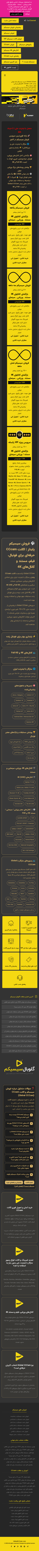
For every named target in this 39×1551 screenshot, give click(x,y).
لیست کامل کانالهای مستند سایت (19, 1516)
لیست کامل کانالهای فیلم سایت (19, 1513)
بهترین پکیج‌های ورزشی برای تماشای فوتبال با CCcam (21, 1046)
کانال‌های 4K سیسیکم (11, 50)
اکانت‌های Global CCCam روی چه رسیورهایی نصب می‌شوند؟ (19, 1124)
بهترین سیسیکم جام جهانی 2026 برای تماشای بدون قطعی (20, 1002)
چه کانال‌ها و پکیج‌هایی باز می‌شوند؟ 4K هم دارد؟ (19, 1141)
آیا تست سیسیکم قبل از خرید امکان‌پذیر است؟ (21, 1150)
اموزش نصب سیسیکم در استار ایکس (19, 1425)
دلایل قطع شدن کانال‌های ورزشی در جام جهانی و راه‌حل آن (20, 1031)
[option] (11, 116)
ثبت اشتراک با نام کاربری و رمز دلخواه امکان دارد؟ (21, 1167)
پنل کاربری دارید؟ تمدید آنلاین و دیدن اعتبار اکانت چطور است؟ (20, 1158)
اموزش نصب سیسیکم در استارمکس (19, 1419)
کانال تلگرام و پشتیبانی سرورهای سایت (19, 1526)
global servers (31, 1543)
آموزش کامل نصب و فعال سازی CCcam (19, 1495)
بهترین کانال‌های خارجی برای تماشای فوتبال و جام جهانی (20, 1036)
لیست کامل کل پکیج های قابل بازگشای (19, 1507)
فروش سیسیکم (9, 33)
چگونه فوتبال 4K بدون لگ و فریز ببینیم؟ (25, 1007)
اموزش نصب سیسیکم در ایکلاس (19, 1431)
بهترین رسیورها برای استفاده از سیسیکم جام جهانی (22, 1041)
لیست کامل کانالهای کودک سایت (19, 1519)
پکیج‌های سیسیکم (25, 44)
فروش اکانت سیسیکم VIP (13, 39)
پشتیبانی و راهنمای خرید (13, 1182)
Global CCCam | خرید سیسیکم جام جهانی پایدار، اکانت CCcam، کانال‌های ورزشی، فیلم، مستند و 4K (23, 84)
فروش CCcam (9, 44)
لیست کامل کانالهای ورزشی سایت (19, 1510)
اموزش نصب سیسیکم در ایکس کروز (19, 1428)
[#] (10, 115)
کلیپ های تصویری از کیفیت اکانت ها (19, 1522)
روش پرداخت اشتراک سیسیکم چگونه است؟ (19, 1175)
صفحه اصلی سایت (10, 20)
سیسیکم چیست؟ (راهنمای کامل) (24, 1186)
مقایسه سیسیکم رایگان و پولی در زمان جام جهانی (22, 1022)
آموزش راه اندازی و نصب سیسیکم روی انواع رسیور (22, 1051)
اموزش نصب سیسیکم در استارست (19, 1416)
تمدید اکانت (29, 1182)
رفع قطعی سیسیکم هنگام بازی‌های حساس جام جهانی (21, 1026)
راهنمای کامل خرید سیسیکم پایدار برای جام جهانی (22, 1017)
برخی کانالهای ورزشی (16, 14)
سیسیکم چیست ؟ (28, 62)
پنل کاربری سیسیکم (10, 62)
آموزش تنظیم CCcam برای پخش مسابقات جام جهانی (21, 1012)
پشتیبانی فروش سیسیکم (12, 27)
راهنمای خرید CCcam (11, 56)
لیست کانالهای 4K (10, 67)
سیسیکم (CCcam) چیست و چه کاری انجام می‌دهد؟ (20, 1115)
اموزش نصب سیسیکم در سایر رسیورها (20, 1434)
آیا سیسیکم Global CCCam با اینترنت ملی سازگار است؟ (21, 1133)
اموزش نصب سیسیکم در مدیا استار (19, 1422)
